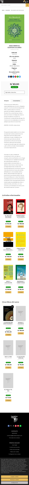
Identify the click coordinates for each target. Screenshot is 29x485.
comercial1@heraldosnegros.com (14, 435)
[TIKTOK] (13, 426)
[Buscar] (27, 5)
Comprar (8, 226)
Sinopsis (6, 100)
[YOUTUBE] (18, 426)
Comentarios (16, 100)
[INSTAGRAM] (16, 426)
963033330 (14, 433)
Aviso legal (14, 445)
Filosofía (8, 10)
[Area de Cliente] (25, 1)
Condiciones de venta (15, 447)
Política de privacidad (14, 449)
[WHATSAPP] (20, 426)
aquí (11, 472)
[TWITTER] (11, 426)
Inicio (3, 10)
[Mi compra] (23, 2)
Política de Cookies (14, 451)
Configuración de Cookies (14, 454)
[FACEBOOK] (9, 426)
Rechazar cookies (14, 479)
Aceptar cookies (14, 476)
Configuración (14, 482)
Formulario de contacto (14, 437)
